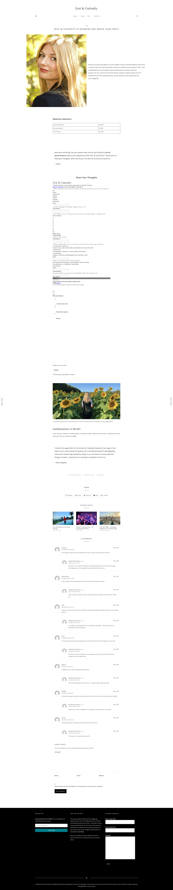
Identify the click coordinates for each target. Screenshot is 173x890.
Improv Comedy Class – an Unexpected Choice (84, 528)
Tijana (56, 370)
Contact (97, 16)
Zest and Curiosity (109, 884)
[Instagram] (36, 16)
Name (57, 775)
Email (79, 775)
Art (88, 16)
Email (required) (110, 827)
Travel (83, 16)
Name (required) (110, 819)
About (75, 16)
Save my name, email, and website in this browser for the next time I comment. (79, 786)
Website (101, 775)
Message (107, 835)
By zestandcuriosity (75, 475)
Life (87, 25)
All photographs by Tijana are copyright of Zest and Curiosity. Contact (83, 884)
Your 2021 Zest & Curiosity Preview (61, 528)
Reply (114, 547)
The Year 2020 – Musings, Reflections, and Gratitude (108, 528)
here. (74, 436)
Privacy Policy (91, 886)
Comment (58, 752)
